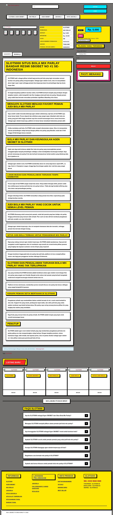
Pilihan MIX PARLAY (82, 51)
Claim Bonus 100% (84, 40)
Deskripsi (7, 54)
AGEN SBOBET (46, 17)
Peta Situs (35, 491)
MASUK (13, 392)
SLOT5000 (9, 353)
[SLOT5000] (20, 27)
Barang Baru (62, 487)
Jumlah (78, 58)
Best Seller (62, 490)
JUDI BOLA (58, 17)
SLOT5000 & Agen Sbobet (16, 17)
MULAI (93, 66)
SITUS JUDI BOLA (72, 17)
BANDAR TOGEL (11, 502)
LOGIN (95, 11)
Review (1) (17, 54)
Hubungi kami (40, 349)
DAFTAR (95, 6)
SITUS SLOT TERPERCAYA (14, 496)
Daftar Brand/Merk (65, 481)
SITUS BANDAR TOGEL (13, 499)
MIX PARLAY (33, 17)
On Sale (60, 484)
